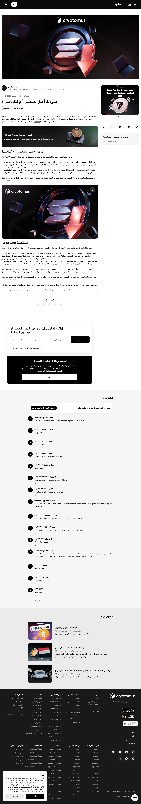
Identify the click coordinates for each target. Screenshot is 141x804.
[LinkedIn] (113, 752)
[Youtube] (119, 752)
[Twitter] (133, 752)
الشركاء (15, 796)
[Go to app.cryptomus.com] (121, 4)
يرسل (80, 340)
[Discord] (119, 758)
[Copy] (137, 127)
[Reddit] (126, 758)
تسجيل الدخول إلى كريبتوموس (43, 408)
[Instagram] (126, 752)
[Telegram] (133, 758)
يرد (35, 423)
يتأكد (35, 796)
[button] (50, 212)
